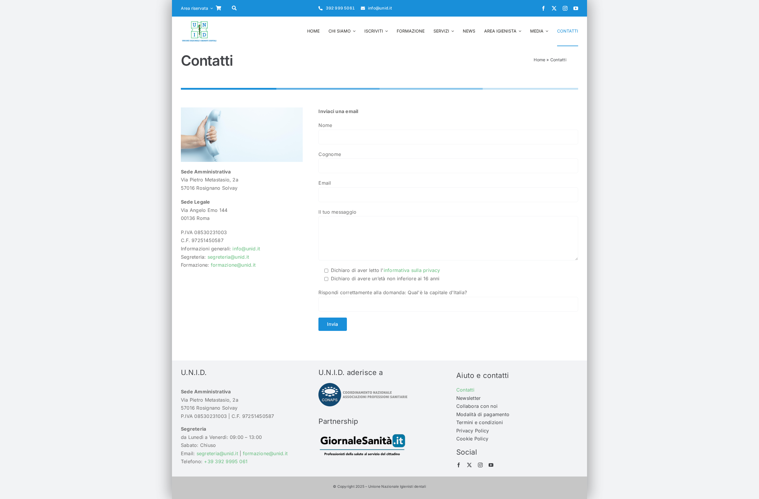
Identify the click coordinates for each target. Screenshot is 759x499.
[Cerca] (236, 8)
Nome (325, 125)
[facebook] (543, 8)
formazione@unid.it (233, 265)
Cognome (329, 154)
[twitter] (554, 8)
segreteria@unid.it (228, 257)
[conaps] (362, 385)
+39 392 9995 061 (226, 461)
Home (539, 59)
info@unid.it (246, 249)
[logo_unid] (199, 22)
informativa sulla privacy (412, 270)
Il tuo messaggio (337, 212)
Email (324, 183)
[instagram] (565, 8)
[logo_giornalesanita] (362, 434)
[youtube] (575, 8)
